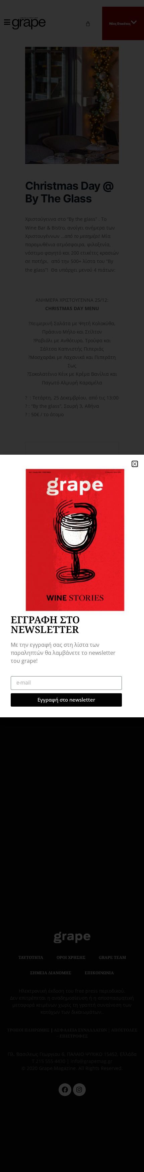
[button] (134, 463)
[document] (72, 586)
